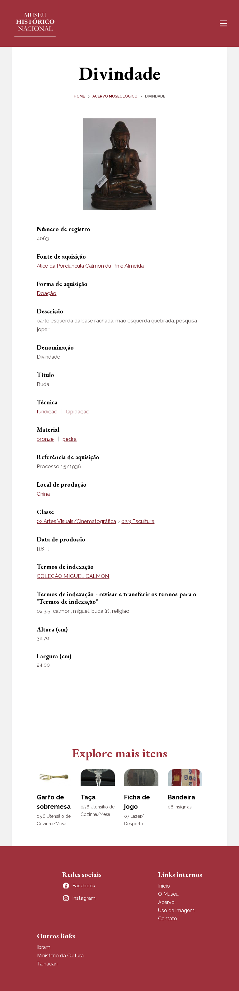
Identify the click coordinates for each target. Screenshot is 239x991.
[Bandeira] (185, 777)
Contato (167, 919)
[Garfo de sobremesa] (54, 777)
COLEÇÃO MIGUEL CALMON (73, 576)
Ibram (43, 947)
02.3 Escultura (137, 521)
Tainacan (47, 964)
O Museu (168, 894)
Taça (88, 797)
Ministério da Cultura (60, 956)
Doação (46, 293)
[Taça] (98, 777)
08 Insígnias (180, 806)
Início (164, 886)
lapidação (78, 411)
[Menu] (223, 23)
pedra (70, 439)
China (43, 494)
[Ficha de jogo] (141, 777)
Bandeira (181, 797)
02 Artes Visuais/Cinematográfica (76, 521)
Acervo (166, 902)
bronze (45, 439)
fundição (47, 411)
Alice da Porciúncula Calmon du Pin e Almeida (90, 266)
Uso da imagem (176, 910)
